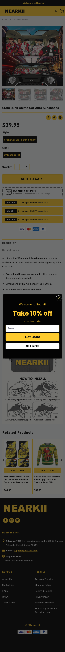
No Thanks (32, 346)
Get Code (32, 337)
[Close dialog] (58, 298)
